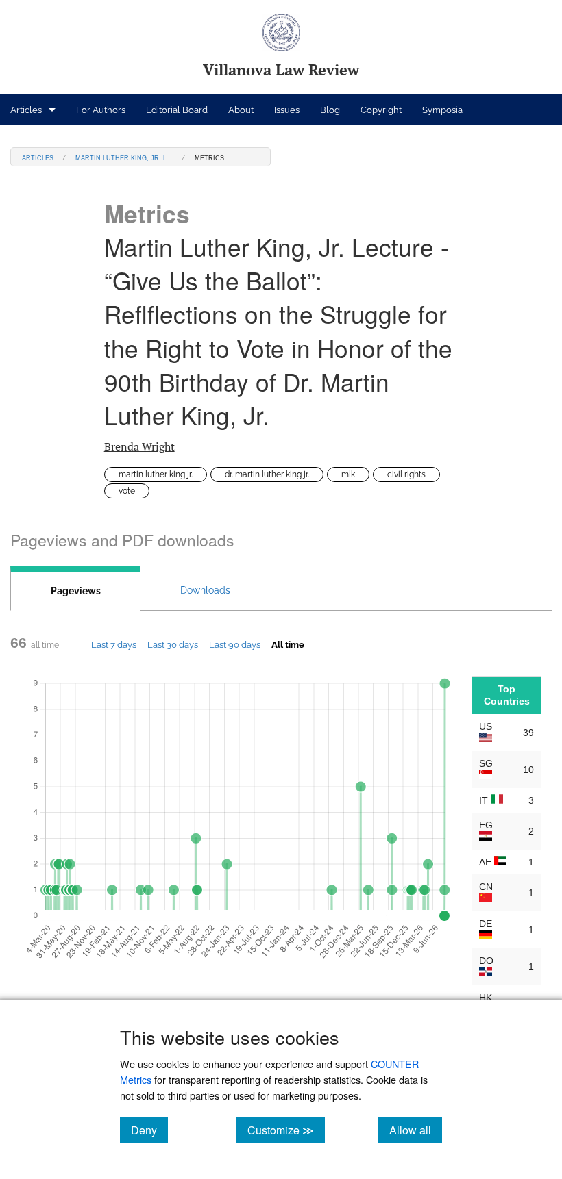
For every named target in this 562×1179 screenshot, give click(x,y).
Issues (287, 110)
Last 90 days (234, 644)
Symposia (442, 110)
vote (127, 491)
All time (287, 644)
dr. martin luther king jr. (267, 474)
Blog (330, 110)
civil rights (406, 474)
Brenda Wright (139, 446)
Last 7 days (113, 644)
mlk (348, 474)
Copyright (381, 110)
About (241, 110)
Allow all (415, 1129)
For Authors (100, 110)
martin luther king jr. (156, 474)
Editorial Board (177, 110)
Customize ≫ (286, 1129)
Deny (149, 1129)
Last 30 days (172, 644)
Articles (26, 110)
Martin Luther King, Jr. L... (124, 157)
